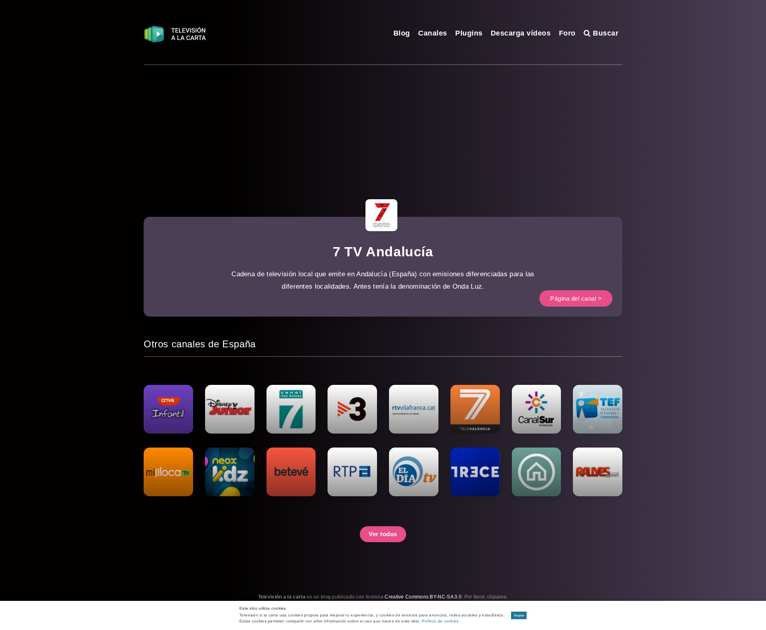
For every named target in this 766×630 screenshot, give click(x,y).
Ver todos (383, 534)
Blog (401, 33)
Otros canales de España (200, 344)
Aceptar (519, 615)
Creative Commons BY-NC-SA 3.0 (423, 597)
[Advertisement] (383, 125)
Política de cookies (440, 621)
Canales (432, 33)
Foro (567, 33)
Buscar (604, 33)
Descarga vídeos (521, 33)
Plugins (469, 33)
